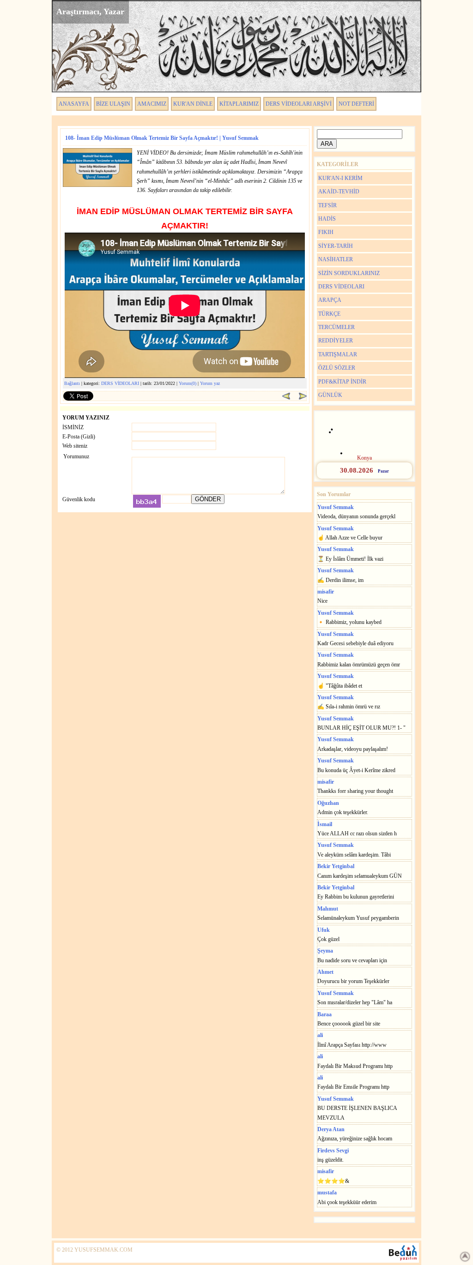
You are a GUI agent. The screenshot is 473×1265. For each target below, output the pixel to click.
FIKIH (326, 232)
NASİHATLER (335, 259)
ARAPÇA (329, 300)
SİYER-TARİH (335, 246)
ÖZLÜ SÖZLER (336, 368)
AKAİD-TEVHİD (338, 191)
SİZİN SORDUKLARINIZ (349, 273)
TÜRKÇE (329, 314)
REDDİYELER (335, 340)
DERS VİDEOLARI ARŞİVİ (299, 104)
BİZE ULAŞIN (113, 104)
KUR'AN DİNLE (192, 104)
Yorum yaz (210, 383)
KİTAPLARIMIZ (239, 104)
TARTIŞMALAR (337, 354)
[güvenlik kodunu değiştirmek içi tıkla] (147, 501)
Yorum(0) (187, 383)
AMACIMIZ (151, 104)
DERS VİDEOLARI (120, 383)
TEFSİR (327, 205)
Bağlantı (72, 383)
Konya (364, 458)
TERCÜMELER (336, 327)
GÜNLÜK (330, 395)
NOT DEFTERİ (356, 104)
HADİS (327, 219)
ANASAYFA (74, 104)
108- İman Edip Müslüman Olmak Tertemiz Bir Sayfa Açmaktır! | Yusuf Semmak (162, 138)
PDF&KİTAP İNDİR (342, 381)
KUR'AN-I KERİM (340, 178)
